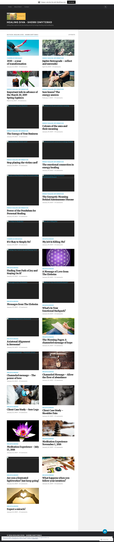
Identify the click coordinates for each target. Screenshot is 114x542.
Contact (26, 7)
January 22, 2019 (47, 345)
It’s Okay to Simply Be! (19, 242)
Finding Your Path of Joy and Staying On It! (22, 272)
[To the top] (105, 531)
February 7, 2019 (47, 98)
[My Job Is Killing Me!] (58, 229)
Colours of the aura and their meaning (54, 127)
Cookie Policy (35, 538)
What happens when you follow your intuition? (55, 479)
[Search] (105, 6)
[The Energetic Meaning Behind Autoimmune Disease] (58, 183)
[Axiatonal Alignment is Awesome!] (23, 327)
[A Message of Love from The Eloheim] (58, 257)
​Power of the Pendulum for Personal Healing (21, 212)
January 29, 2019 (12, 136)
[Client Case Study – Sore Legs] (23, 394)
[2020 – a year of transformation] (23, 48)
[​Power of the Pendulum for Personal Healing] (23, 190)
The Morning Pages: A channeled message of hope (57, 341)
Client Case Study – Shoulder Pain (52, 412)
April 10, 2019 (46, 67)
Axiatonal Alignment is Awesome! (18, 343)
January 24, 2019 (47, 314)
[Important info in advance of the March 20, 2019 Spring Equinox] (23, 79)
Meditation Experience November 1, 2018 (54, 443)
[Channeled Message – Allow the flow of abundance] (58, 360)
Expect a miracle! (16, 509)
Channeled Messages (14, 58)
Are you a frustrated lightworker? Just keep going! (23, 479)
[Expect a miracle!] (23, 496)
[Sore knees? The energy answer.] (58, 79)
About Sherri (18, 7)
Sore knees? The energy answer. (51, 93)
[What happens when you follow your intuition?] (58, 465)
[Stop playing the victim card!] (23, 149)
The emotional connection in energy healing (58, 166)
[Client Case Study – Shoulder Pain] (58, 395)
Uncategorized (48, 239)
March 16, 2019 (12, 100)
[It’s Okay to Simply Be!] (23, 229)
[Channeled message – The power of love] (23, 360)
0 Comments (23, 67)
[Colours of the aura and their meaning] (58, 113)
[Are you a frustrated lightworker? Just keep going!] (23, 465)
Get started (71, 2)
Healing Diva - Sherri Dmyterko (29, 22)
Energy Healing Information (53, 58)
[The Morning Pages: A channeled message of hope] (58, 326)
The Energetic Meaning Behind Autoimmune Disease (58, 198)
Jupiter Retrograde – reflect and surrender (57, 62)
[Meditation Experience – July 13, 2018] (23, 431)
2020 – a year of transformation (16, 62)
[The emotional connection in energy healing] (58, 150)
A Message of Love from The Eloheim (55, 273)
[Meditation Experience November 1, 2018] (58, 428)
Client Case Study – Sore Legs (23, 409)
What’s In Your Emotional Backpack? (54, 309)
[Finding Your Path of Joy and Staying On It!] (23, 257)
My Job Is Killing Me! (53, 242)
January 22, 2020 (12, 67)
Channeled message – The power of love (21, 377)
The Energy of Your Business (22, 133)
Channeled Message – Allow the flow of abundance (57, 376)
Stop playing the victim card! (22, 162)
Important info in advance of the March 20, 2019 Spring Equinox (22, 95)
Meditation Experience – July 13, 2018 (23, 448)
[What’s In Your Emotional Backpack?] (58, 292)
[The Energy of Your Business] (23, 117)
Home (10, 7)
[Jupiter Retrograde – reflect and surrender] (58, 48)
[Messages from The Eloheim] (23, 290)
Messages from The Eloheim (22, 304)
